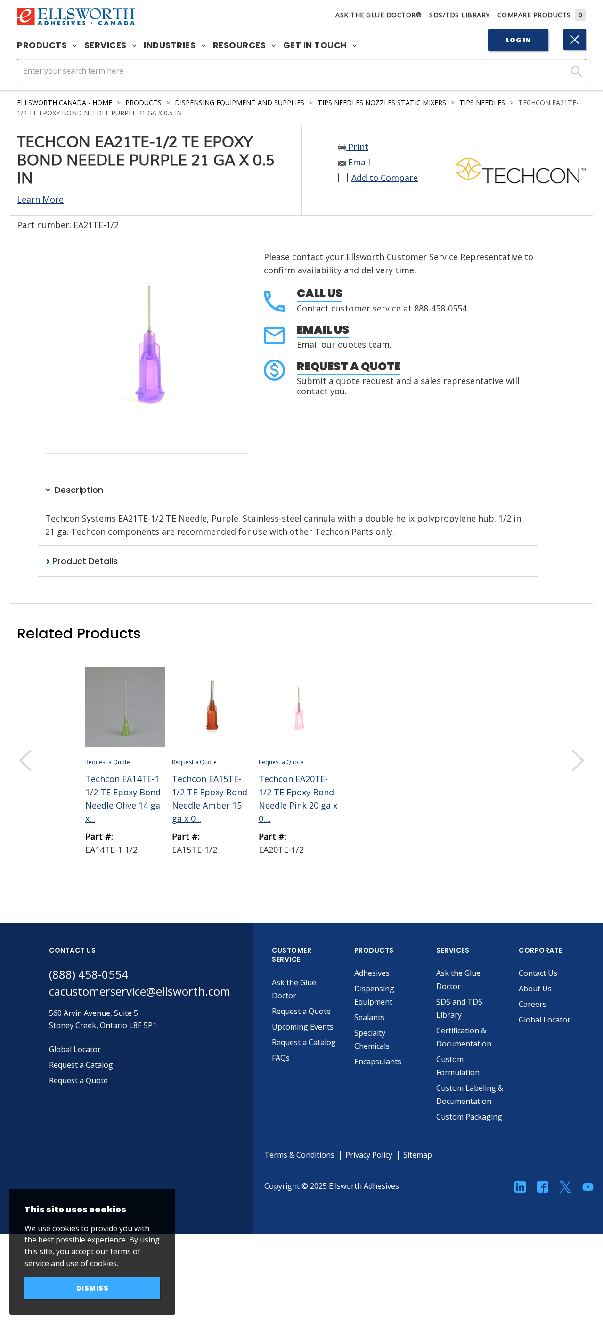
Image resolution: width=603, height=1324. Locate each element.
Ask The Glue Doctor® (378, 14)
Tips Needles (482, 102)
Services (106, 45)
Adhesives (372, 973)
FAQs (281, 1058)
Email (358, 162)
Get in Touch (316, 45)
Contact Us (538, 973)
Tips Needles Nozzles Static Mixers (382, 102)
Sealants (369, 1017)
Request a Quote (348, 366)
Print (357, 146)
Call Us (319, 293)
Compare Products (540, 14)
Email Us (323, 329)
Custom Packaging (469, 1117)
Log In (518, 40)
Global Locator (544, 1019)
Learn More (40, 199)
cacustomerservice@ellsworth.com (139, 991)
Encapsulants (377, 1061)
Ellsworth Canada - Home (64, 102)
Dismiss (92, 1288)
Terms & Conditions (299, 1155)
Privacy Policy (368, 1155)
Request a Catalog (304, 1042)
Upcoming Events (303, 1027)
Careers (532, 1004)
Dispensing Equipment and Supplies (239, 102)
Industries (171, 45)
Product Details (84, 561)
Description (77, 490)
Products (43, 45)
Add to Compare (384, 177)
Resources (240, 45)
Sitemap (417, 1155)
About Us (535, 988)
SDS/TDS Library (459, 14)
